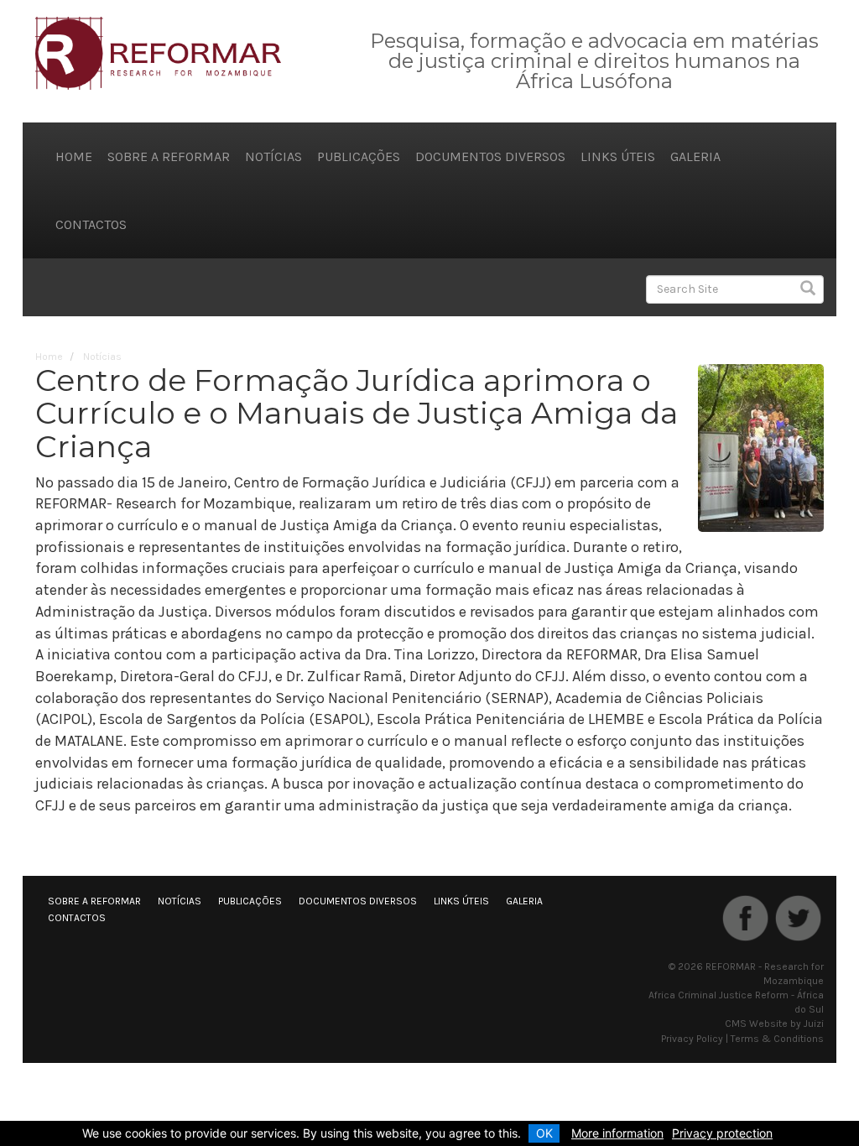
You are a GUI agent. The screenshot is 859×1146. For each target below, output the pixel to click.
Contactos (91, 224)
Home (73, 156)
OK (544, 1133)
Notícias (273, 156)
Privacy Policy (692, 1038)
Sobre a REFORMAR (168, 156)
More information (617, 1133)
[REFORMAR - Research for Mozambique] (158, 52)
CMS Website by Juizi (774, 1023)
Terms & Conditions (777, 1038)
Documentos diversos (490, 156)
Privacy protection (722, 1133)
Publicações (358, 156)
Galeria (695, 156)
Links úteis (617, 156)
